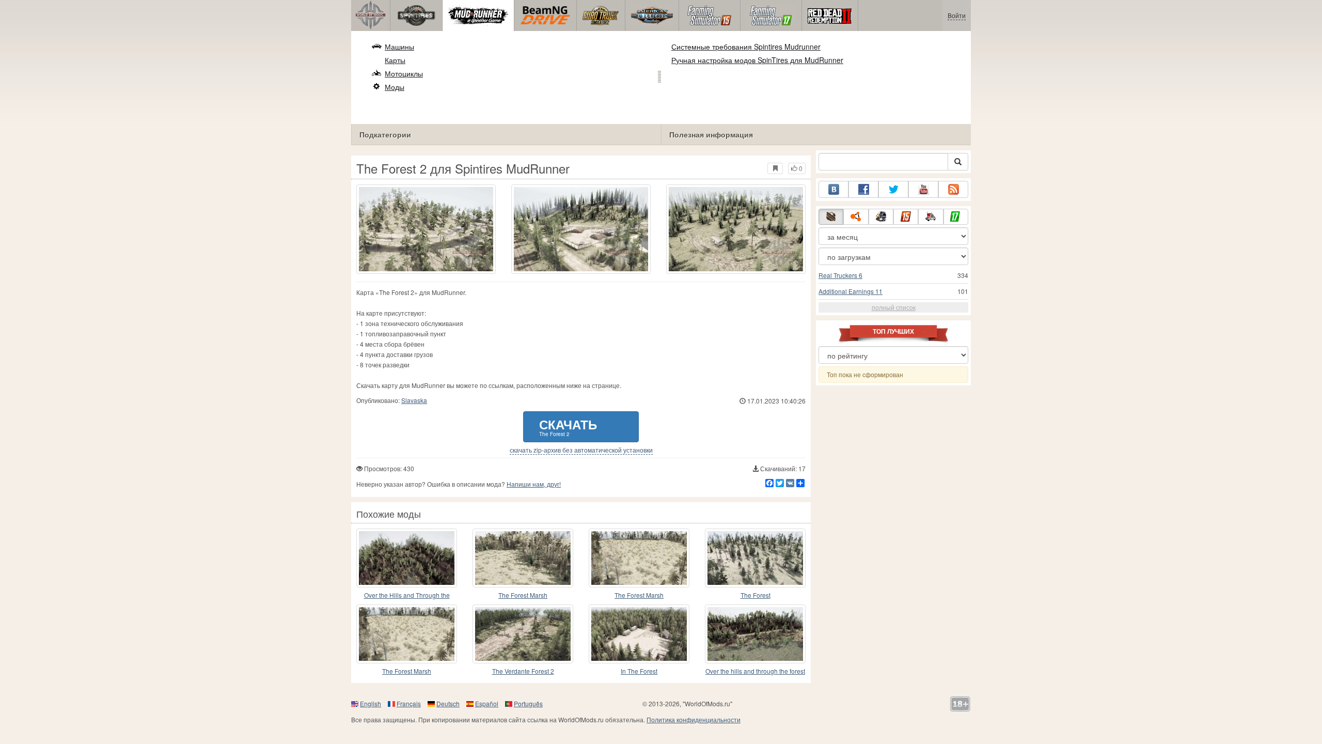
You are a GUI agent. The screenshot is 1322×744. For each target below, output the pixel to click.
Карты (395, 60)
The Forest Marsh (522, 595)
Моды (394, 87)
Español (486, 703)
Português (528, 703)
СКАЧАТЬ (568, 426)
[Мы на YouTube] (923, 189)
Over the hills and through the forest (755, 671)
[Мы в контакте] (833, 189)
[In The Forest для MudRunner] (639, 634)
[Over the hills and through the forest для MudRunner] (755, 634)
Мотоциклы (404, 73)
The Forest (755, 595)
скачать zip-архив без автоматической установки (581, 450)
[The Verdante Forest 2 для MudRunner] (523, 634)
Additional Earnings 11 (851, 291)
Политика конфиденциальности (694, 719)
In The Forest (639, 671)
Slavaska (414, 400)
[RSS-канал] (953, 189)
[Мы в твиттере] (893, 189)
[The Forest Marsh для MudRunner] (523, 558)
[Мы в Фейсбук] (863, 189)
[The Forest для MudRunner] (755, 558)
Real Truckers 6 (840, 275)
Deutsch (448, 703)
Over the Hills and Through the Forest (407, 595)
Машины (399, 46)
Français (409, 703)
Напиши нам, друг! (534, 483)
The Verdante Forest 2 (523, 671)
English (370, 703)
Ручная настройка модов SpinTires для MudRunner (757, 60)
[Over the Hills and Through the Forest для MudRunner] (406, 558)
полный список (894, 307)
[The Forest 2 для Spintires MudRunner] (426, 229)
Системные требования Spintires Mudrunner (746, 46)
